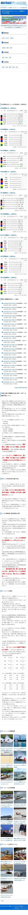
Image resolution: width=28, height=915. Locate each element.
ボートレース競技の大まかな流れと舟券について (7, 766)
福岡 (10, 67)
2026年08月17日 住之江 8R (10, 373)
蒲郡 (8, 47)
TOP (2, 900)
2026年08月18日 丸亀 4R (9, 357)
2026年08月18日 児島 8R (9, 353)
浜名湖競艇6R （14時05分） (9, 277)
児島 (3, 57)
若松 (3, 67)
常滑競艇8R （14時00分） (9, 256)
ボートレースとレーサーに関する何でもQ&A (7, 896)
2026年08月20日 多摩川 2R (10, 328)
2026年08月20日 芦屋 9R (9, 315)
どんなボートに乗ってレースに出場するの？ (7, 805)
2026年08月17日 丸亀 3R (9, 369)
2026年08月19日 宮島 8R (9, 332)
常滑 (11, 47)
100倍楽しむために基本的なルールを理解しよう (20, 822)
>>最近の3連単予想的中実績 (20, 387)
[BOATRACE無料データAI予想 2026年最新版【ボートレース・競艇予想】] (14, 3)
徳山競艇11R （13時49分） (9, 171)
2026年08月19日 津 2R (9, 340)
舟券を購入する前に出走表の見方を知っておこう (20, 805)
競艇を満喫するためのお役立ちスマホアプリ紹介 (20, 839)
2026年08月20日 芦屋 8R (9, 320)
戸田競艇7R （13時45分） (9, 150)
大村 (17, 67)
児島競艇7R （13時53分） (9, 193)
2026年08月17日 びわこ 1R (10, 382)
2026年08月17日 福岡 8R (9, 361)
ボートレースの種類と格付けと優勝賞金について (20, 749)
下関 (10, 57)
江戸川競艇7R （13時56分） (9, 235)
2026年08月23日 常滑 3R (9, 303)
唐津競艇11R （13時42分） (9, 108)
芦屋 (7, 67)
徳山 (7, 57)
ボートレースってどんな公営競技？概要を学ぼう (7, 749)
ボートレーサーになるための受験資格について (20, 862)
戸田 (3, 38)
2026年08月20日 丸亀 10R (9, 324)
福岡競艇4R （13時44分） (9, 129)
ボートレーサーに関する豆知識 (20, 766)
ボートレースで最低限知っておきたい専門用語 (7, 822)
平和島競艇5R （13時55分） (9, 214)
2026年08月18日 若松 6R (9, 349)
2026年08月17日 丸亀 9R (9, 365)
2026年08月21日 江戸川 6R (10, 311)
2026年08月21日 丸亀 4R (9, 307)
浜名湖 (3, 47)
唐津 (13, 67)
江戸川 (7, 38)
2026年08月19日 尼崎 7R (9, 336)
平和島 (11, 38)
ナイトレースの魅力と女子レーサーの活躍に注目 (7, 839)
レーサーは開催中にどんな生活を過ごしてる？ (20, 782)
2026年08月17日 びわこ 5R (10, 378)
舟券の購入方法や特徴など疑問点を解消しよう (20, 879)
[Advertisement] (14, 87)
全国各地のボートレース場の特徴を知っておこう (7, 879)
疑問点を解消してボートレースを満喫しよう (7, 862)
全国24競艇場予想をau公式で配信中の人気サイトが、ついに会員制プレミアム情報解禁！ (14, 26)
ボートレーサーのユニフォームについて (7, 782)
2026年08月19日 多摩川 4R (10, 344)
